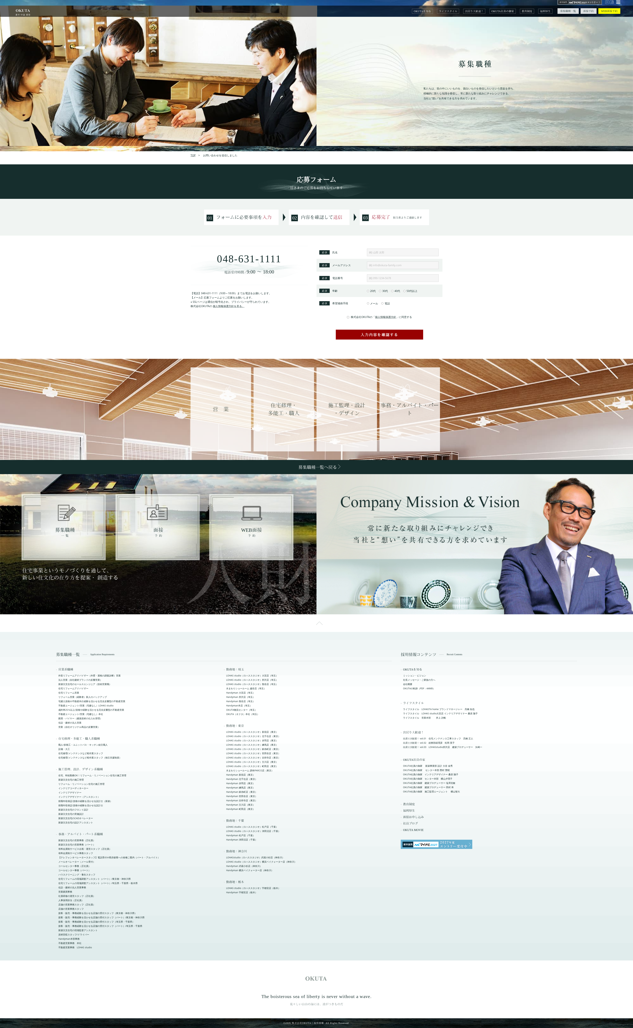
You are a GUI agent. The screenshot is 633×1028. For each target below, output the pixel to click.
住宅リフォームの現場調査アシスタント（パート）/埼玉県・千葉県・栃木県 (98, 883)
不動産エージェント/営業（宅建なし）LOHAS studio (85, 705)
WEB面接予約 (609, 11)
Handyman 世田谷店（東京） (241, 796)
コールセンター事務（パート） (74, 870)
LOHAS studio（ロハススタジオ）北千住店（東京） (253, 736)
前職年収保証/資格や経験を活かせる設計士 (80, 805)
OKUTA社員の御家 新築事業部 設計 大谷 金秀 (428, 765)
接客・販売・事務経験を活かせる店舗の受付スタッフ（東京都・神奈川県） (97, 913)
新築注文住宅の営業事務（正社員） (76, 840)
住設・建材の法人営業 (69, 722)
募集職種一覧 (568, 11)
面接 (158, 532)
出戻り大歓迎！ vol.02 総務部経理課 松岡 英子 (429, 742)
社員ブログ (410, 823)
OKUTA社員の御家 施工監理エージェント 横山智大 (431, 791)
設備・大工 (64, 749)
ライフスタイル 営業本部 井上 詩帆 (424, 717)
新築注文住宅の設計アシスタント (75, 822)
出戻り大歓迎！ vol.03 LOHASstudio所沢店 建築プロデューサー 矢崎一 (442, 747)
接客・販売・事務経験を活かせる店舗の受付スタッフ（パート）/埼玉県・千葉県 (100, 926)
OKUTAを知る (422, 11)
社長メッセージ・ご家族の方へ (419, 679)
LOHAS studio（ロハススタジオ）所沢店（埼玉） (252, 679)
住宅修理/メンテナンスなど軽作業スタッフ (80, 753)
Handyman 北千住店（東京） (241, 779)
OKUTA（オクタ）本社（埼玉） (242, 714)
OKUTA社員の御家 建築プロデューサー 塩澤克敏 (429, 783)
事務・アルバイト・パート (410, 409)
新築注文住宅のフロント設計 (73, 809)
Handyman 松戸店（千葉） (240, 835)
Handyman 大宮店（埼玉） (240, 692)
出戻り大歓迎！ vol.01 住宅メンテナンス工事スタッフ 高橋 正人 (438, 738)
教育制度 (527, 11)
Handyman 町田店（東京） (240, 809)
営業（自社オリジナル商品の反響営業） (79, 726)
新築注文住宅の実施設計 (71, 813)
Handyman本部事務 (69, 938)
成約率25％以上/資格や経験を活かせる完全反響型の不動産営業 (91, 709)
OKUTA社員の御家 (502, 11)
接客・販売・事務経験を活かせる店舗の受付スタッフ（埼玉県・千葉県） (96, 921)
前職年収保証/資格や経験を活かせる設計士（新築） (85, 801)
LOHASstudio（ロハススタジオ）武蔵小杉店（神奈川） (255, 857)
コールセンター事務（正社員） (74, 866)
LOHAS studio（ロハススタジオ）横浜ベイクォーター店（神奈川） (261, 861)
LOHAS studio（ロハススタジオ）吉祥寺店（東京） (253, 757)
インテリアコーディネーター (73, 788)
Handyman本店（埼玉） (239, 705)
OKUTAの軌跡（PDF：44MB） (419, 688)
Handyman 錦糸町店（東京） (241, 791)
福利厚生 (545, 11)
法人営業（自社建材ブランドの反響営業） (80, 679)
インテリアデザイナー (69, 792)
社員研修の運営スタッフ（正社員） (76, 896)
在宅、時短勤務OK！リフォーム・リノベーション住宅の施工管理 (92, 775)
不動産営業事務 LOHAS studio (75, 947)
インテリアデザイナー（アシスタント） (79, 796)
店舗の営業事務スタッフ (71, 908)
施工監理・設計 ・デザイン (346, 409)
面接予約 (588, 11)
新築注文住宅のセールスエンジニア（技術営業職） (84, 684)
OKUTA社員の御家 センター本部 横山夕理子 (427, 778)
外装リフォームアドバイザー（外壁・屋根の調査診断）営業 (89, 675)
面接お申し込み (413, 817)
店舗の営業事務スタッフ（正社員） (76, 904)
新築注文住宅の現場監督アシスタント (78, 930)
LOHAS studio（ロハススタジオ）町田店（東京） (252, 766)
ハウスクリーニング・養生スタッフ (76, 874)
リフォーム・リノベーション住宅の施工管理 (81, 783)
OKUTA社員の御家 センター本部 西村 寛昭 (426, 770)
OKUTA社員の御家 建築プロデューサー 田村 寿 (428, 787)
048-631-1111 (249, 259)
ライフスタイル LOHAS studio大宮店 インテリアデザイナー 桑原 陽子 (440, 713)
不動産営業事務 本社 (69, 943)
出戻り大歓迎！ (474, 11)
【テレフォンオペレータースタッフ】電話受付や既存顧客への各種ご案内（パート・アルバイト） (109, 857)
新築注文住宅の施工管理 (71, 779)
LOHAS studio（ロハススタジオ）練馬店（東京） (252, 744)
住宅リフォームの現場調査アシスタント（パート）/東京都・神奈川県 (94, 878)
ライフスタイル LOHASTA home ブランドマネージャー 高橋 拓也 (439, 709)
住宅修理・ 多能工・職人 (284, 409)
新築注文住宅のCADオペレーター (75, 818)
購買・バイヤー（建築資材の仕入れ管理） (80, 718)
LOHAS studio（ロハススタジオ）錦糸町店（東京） (253, 749)
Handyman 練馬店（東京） (240, 787)
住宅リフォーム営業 (68, 692)
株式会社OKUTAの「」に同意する (381, 317)
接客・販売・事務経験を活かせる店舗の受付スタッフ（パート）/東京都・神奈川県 (101, 917)
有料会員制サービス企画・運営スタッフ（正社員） (84, 848)
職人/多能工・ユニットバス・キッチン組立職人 (83, 744)
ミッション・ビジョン (414, 675)
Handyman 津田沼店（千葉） (241, 839)
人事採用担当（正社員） (71, 900)
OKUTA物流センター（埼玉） (241, 709)
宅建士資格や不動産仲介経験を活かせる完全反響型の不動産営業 (91, 701)
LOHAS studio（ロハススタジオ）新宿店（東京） (252, 731)
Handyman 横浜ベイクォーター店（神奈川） (249, 870)
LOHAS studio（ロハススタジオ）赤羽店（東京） (252, 740)
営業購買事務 (65, 891)
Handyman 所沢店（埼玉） (240, 697)
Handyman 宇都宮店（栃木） (241, 892)
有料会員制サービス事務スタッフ (75, 853)
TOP (193, 155)
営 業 (221, 409)
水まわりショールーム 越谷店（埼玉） (246, 688)
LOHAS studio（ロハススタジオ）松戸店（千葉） (252, 826)
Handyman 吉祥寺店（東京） (241, 800)
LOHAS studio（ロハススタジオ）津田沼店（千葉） (253, 831)
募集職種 (65, 532)
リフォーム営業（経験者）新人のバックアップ (82, 697)
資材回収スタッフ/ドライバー (73, 934)
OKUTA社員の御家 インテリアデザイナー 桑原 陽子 (430, 774)
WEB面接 (251, 532)
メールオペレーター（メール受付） (76, 861)
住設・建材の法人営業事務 (72, 887)
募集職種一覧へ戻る (318, 467)
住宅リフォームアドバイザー (73, 688)
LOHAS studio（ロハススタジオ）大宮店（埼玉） (252, 675)
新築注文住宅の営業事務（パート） (76, 844)
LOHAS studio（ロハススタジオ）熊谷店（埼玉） (252, 684)
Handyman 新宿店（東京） (240, 774)
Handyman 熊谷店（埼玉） (240, 701)
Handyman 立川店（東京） (240, 804)
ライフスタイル (448, 11)
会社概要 (407, 684)
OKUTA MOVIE (413, 830)
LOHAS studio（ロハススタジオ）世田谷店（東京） (253, 753)
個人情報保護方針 (385, 317)
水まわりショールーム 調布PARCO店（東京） (250, 770)
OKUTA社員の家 (414, 759)
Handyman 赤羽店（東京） (240, 783)
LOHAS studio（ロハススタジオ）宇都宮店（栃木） (253, 888)
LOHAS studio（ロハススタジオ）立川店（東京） (252, 761)
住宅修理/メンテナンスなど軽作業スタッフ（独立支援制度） (89, 757)
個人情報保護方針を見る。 (228, 306)
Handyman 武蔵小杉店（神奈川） (244, 866)
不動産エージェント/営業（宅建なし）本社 (80, 714)
